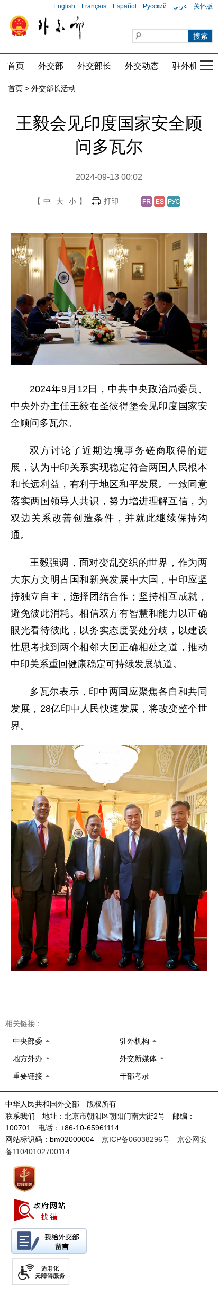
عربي (180, 6)
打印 (111, 201)
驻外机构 (189, 65)
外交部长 (94, 65)
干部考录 (134, 1076)
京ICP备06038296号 (136, 1139)
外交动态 (142, 65)
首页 (15, 65)
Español (125, 6)
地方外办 (27, 1058)
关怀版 (203, 6)
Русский (155, 6)
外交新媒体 (138, 1058)
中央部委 (27, 1041)
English (64, 6)
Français (93, 6)
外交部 (50, 65)
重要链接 (27, 1076)
